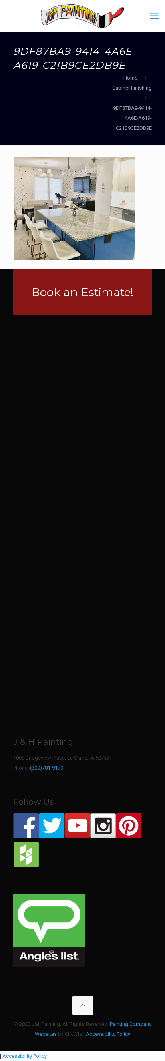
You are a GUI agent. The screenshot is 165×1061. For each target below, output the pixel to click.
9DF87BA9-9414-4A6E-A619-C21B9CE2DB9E (132, 118)
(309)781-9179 (46, 768)
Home (130, 78)
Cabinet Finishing (132, 88)
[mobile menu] (154, 16)
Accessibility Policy (108, 1034)
